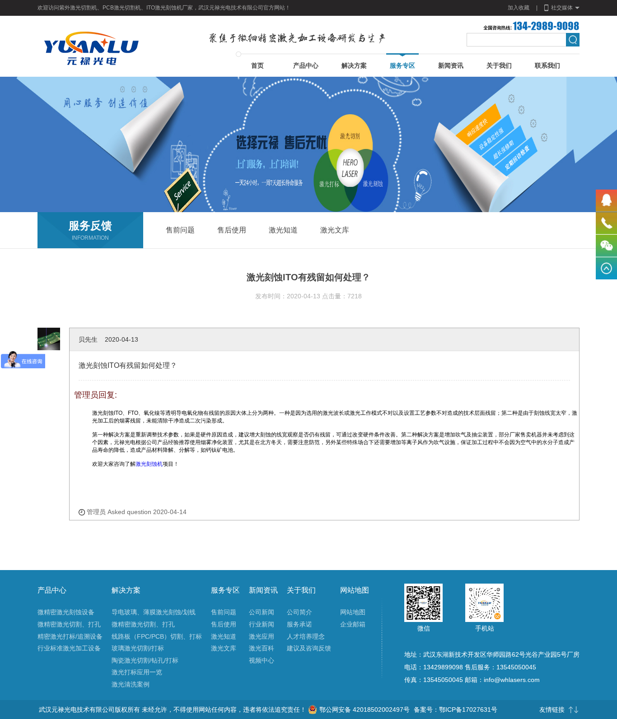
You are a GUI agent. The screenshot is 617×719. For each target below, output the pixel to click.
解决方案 (354, 65)
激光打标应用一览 (137, 672)
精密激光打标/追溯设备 (70, 636)
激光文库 (223, 648)
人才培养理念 (306, 636)
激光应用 (261, 636)
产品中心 (305, 65)
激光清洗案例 (131, 684)
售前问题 (223, 612)
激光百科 (261, 648)
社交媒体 (562, 8)
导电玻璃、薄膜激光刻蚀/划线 (154, 612)
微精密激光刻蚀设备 (65, 612)
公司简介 (299, 612)
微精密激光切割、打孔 (69, 624)
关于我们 (499, 65)
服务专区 (402, 65)
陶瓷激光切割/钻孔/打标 (145, 660)
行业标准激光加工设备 (69, 648)
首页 (257, 65)
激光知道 (223, 636)
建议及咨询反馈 (309, 648)
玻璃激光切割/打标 (138, 648)
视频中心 (261, 660)
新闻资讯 (450, 65)
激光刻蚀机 (149, 464)
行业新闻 (261, 624)
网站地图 (352, 612)
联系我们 (547, 65)
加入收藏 (518, 8)
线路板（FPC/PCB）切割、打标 (157, 636)
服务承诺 (299, 624)
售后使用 (223, 624)
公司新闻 (261, 612)
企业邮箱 (352, 624)
